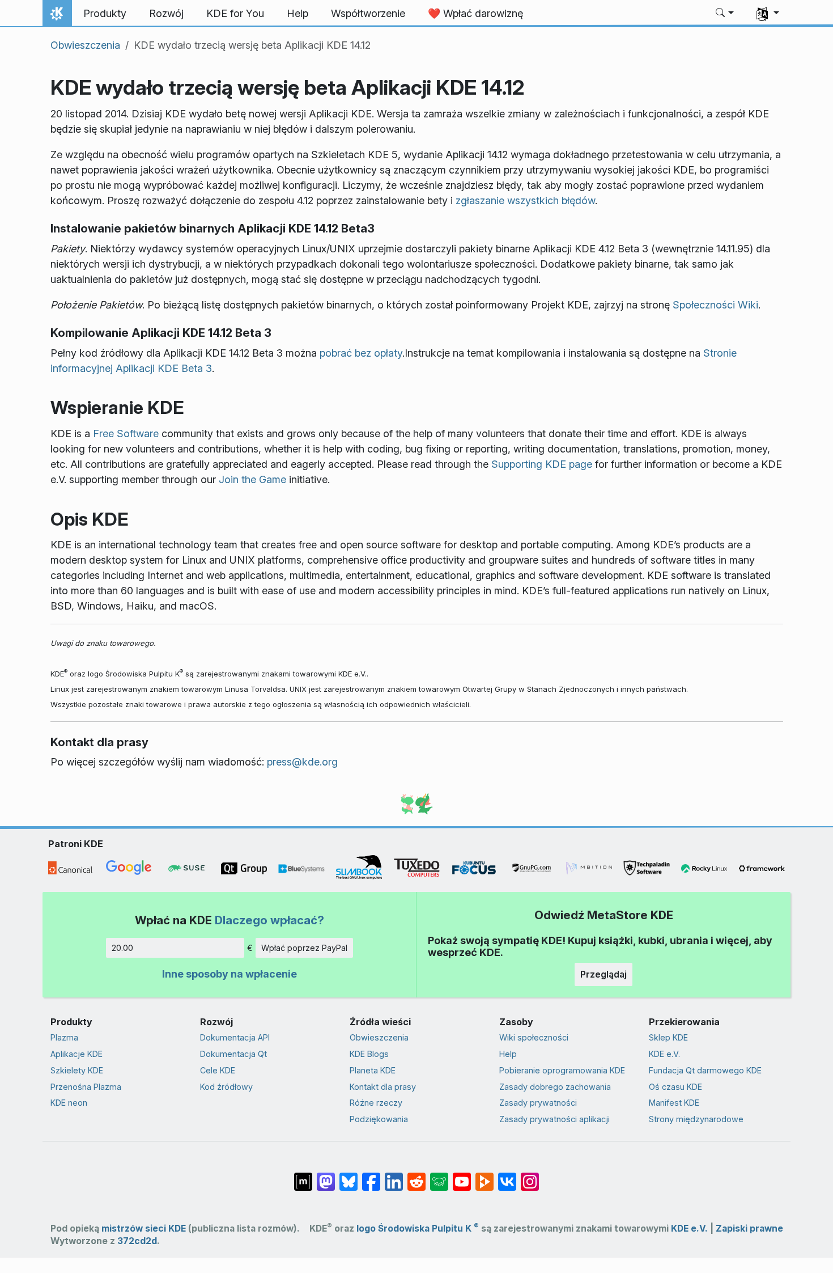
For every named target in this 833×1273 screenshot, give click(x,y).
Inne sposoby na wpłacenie (229, 974)
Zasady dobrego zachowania (555, 1087)
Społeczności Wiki (715, 305)
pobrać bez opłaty (361, 353)
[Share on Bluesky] (348, 1176)
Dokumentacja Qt (233, 1054)
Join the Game (252, 479)
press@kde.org (302, 762)
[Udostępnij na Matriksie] (303, 1176)
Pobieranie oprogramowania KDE (562, 1070)
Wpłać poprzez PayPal (304, 948)
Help (508, 1054)
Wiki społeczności (533, 1037)
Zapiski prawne (749, 1228)
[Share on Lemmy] (439, 1176)
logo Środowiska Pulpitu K (417, 1228)
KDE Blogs (369, 1054)
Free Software (126, 433)
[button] (725, 13)
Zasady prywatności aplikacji (554, 1119)
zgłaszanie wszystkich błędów (525, 200)
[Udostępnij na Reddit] (416, 1176)
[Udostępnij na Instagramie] (530, 1176)
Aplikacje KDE (76, 1054)
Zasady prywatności (538, 1102)
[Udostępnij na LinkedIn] (394, 1176)
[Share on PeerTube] (484, 1176)
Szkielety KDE (76, 1070)
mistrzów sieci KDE (143, 1228)
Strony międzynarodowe (696, 1119)
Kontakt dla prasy (383, 1087)
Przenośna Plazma (85, 1087)
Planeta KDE (373, 1070)
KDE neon (68, 1102)
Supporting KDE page (541, 464)
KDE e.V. (664, 1054)
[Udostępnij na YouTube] (462, 1176)
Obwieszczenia (85, 45)
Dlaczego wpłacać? (269, 920)
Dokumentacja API (235, 1037)
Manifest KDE (674, 1102)
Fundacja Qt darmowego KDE (705, 1070)
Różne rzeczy (376, 1102)
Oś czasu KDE (675, 1087)
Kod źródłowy (226, 1087)
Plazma (64, 1037)
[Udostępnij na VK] (507, 1176)
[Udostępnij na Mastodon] (326, 1176)
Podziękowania (379, 1119)
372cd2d (137, 1241)
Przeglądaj (603, 974)
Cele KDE (217, 1070)
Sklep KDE (668, 1037)
